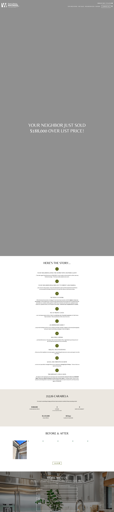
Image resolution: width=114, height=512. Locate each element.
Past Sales (81, 6)
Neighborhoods (89, 6)
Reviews (97, 6)
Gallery (56, 463)
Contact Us (106, 6)
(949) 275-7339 (101, 3)
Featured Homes (72, 6)
